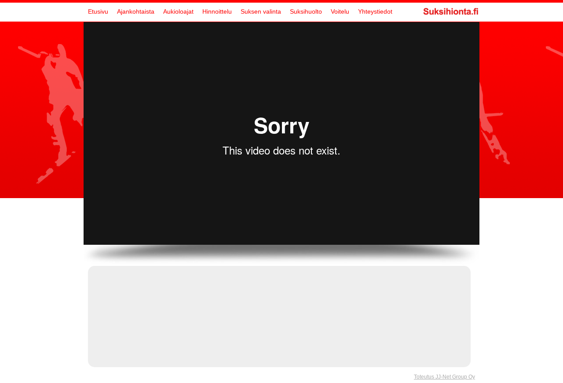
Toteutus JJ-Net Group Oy (444, 377)
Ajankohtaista (135, 11)
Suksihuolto (306, 11)
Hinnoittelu (217, 11)
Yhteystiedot (375, 11)
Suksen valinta (261, 11)
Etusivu (98, 11)
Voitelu (340, 11)
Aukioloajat (178, 11)
